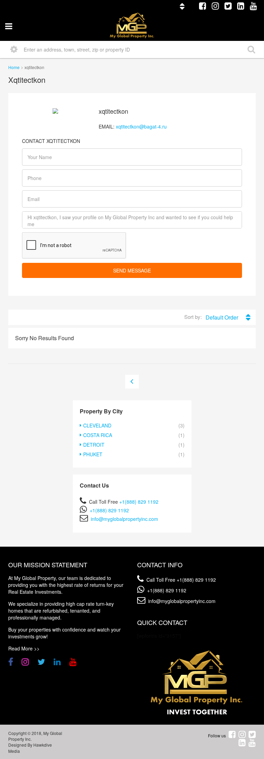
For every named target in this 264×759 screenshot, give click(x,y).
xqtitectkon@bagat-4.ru (141, 126)
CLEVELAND (97, 425)
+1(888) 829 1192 (138, 501)
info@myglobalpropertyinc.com (124, 518)
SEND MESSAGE (132, 270)
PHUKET (92, 454)
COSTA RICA (97, 435)
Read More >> (24, 648)
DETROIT (93, 444)
